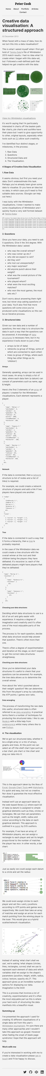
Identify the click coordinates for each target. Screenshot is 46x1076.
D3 (17, 138)
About (16, 9)
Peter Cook (23, 4)
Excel (5, 787)
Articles (35, 9)
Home (8, 9)
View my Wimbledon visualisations (19, 118)
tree (31, 541)
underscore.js (8, 724)
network (37, 475)
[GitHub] (30, 1072)
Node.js (6, 721)
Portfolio (25, 9)
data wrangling (23, 712)
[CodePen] (36, 1072)
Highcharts (38, 787)
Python (9, 727)
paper (17, 826)
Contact (23, 12)
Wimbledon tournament (13, 1025)
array (36, 389)
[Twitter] (24, 1072)
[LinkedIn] (42, 1072)
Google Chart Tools (18, 787)
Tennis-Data (15, 52)
